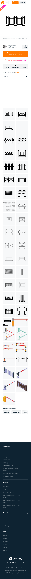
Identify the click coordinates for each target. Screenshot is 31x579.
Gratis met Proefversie (15, 53)
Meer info (6, 77)
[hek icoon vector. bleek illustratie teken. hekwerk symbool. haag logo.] (9, 115)
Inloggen (22, 2)
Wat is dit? (17, 72)
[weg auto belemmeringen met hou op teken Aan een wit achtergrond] (11, 533)
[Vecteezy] (2, 2)
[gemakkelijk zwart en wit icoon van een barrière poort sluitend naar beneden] (20, 520)
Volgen (25, 47)
